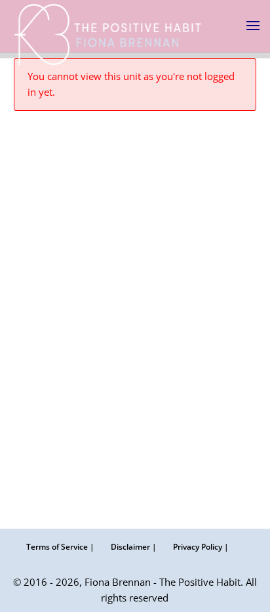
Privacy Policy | (201, 546)
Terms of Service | (60, 546)
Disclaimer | (134, 546)
